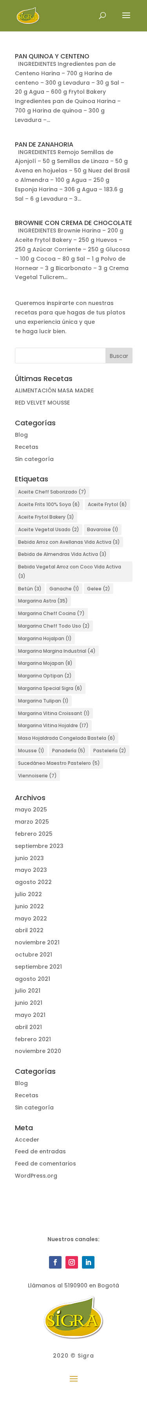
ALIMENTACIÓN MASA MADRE (54, 390)
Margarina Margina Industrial (57, 651)
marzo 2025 (32, 822)
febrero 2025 (34, 834)
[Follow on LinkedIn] (88, 1262)
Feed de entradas (40, 1151)
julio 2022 (28, 894)
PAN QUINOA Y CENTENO (52, 56)
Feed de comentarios (45, 1163)
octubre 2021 (33, 955)
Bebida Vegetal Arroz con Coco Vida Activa (69, 571)
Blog (21, 435)
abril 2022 (29, 930)
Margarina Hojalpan (45, 638)
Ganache (64, 588)
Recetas (26, 447)
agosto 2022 (33, 882)
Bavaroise (102, 529)
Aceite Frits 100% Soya (49, 504)
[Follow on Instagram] (71, 1262)
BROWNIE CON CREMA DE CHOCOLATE (73, 222)
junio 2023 (29, 858)
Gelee (98, 588)
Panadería (68, 750)
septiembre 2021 (38, 967)
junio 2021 (28, 1003)
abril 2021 (28, 1027)
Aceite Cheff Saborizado (52, 491)
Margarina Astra (43, 600)
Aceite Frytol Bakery (46, 517)
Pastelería (109, 750)
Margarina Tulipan (43, 700)
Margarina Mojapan (45, 663)
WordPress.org (36, 1176)
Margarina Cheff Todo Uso (54, 626)
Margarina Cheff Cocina (51, 613)
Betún (30, 588)
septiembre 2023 (39, 846)
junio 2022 (29, 906)
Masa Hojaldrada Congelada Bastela (66, 738)
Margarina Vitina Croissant (54, 713)
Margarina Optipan (45, 675)
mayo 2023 (31, 870)
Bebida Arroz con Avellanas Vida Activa (69, 542)
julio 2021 (27, 991)
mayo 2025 (31, 809)
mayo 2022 (31, 918)
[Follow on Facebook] (55, 1262)
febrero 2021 (33, 1039)
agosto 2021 (32, 979)
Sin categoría (34, 459)
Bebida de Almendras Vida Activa (62, 554)
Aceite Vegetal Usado (48, 529)
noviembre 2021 (37, 942)
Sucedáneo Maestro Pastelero (59, 763)
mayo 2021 (30, 1015)
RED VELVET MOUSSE (42, 403)
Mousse (31, 750)
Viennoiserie (37, 775)
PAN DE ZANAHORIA (44, 144)
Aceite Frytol (107, 504)
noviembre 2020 (38, 1051)
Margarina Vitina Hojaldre (53, 725)
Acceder (27, 1140)
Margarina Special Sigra (50, 688)
